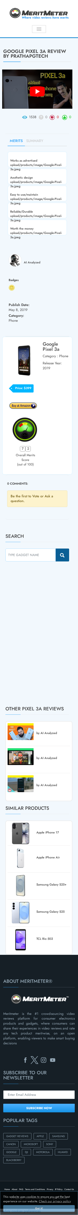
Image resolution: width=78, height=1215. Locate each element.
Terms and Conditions (35, 1189)
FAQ (21, 1189)
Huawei (63, 1152)
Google (11, 1152)
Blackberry (13, 1160)
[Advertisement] (37, 633)
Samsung (58, 1136)
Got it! (39, 1208)
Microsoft (31, 1144)
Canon (11, 1144)
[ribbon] (6, 37)
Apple (40, 1136)
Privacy (50, 1189)
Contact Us (69, 1189)
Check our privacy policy (55, 1201)
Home (7, 1189)
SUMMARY (34, 140)
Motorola (43, 1152)
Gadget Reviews (17, 1136)
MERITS (16, 140)
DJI (26, 1152)
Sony (49, 1144)
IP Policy (58, 1189)
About (14, 1189)
